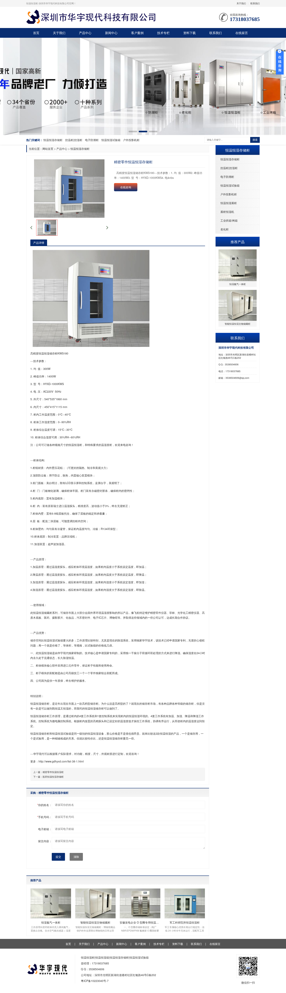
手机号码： (44, 817)
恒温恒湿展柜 (228, 203)
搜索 (255, 139)
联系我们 (255, 3)
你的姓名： (44, 805)
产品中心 (85, 33)
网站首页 (47, 149)
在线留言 (241, 33)
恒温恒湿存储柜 (52, 140)
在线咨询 (125, 187)
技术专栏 (163, 33)
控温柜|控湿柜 (73, 140)
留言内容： (45, 841)
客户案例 (137, 33)
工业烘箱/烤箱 (229, 220)
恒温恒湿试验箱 (110, 140)
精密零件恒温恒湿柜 (53, 772)
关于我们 (241, 3)
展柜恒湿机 (227, 212)
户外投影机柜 (131, 140)
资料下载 (189, 33)
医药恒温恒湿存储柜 (53, 776)
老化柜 (224, 229)
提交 (58, 856)
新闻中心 (111, 33)
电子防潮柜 (92, 140)
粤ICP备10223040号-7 (95, 981)
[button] (133, 131)
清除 (76, 856)
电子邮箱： (45, 829)
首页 (36, 33)
